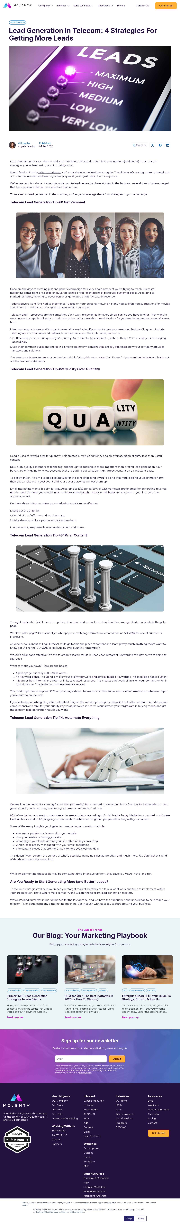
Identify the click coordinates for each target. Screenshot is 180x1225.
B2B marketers (111, 488)
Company (44, 5)
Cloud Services (124, 1118)
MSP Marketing (14, 990)
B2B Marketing (49, 990)
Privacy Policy (85, 1073)
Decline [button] (141, 1218)
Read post (13, 1017)
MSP (86, 1166)
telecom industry (49, 172)
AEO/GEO (89, 1114)
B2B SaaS (121, 1127)
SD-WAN (129, 633)
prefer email (129, 488)
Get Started (166, 5)
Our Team (57, 1109)
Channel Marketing (95, 1187)
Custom (88, 1153)
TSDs (119, 1109)
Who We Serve (82, 5)
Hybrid (87, 1157)
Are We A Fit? (59, 1135)
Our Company (60, 1100)
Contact (152, 1123)
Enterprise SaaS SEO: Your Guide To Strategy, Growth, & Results (146, 997)
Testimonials (59, 1130)
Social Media (91, 1109)
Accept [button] (129, 1218)
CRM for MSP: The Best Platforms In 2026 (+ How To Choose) (89, 997)
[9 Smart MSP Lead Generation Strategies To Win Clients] (32, 983)
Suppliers (121, 1123)
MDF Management (94, 1191)
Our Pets (57, 1114)
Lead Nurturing (93, 1136)
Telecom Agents (125, 1114)
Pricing (121, 5)
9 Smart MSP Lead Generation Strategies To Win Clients (27, 997)
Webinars (153, 1105)
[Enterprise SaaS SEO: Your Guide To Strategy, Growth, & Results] (147, 983)
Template (89, 1161)
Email (87, 1131)
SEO (125, 990)
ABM (86, 1182)
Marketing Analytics (95, 1196)
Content (88, 1127)
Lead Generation (17, 22)
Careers (56, 1139)
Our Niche (122, 1100)
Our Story (57, 1105)
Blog (150, 1100)
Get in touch (85, 903)
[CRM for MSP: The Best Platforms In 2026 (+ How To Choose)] (90, 983)
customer (123, 292)
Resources (104, 5)
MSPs (119, 1105)
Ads (86, 1123)
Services (61, 5)
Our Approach (92, 1148)
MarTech (151, 990)
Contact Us (142, 5)
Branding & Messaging (96, 1178)
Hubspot (102, 990)
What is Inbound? (94, 1100)
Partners (57, 1144)
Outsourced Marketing (65, 1118)
